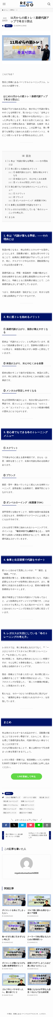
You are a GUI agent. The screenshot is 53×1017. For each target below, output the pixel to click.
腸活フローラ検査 (26, 813)
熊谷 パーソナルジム (27, 809)
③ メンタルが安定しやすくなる (27, 182)
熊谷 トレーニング (9, 809)
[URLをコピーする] (47, 825)
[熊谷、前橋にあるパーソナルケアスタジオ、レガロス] (26, 4)
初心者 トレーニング (10, 801)
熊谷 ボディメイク (9, 813)
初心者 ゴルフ (44, 797)
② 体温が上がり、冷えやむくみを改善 (30, 179)
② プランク (18, 197)
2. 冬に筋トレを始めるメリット (22, 169)
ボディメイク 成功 (29, 797)
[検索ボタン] (49, 4)
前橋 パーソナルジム (10, 805)
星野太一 (8, 26)
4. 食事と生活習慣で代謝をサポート (25, 205)
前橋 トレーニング (27, 801)
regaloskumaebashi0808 (26, 873)
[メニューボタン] (4, 4)
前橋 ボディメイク (27, 805)
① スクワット (19, 194)
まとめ (11, 217)
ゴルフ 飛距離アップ (13, 797)
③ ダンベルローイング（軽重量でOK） (30, 201)
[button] (6, 825)
